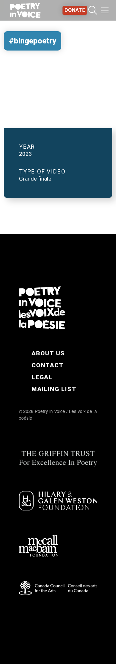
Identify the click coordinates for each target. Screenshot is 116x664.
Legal (42, 377)
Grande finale (35, 178)
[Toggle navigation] (104, 10)
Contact (48, 365)
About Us (48, 353)
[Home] (25, 10)
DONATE (74, 10)
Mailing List (54, 389)
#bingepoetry (32, 40)
